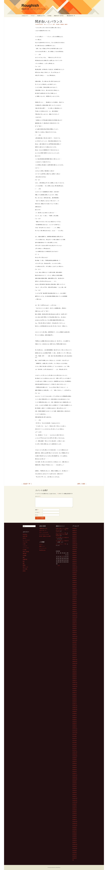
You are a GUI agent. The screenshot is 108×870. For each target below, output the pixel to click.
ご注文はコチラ (25, 15)
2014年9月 (74, 804)
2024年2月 (74, 586)
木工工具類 (25, 568)
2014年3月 (74, 815)
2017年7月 (74, 738)
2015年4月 (74, 790)
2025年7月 (74, 553)
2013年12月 (74, 821)
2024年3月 (74, 584)
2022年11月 (74, 615)
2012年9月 (74, 850)
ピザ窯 (24, 543)
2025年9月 (74, 549)
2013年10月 (74, 825)
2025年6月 (74, 555)
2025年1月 (74, 565)
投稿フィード (42, 546)
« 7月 (58, 565)
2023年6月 (74, 601)
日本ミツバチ (25, 567)
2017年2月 (74, 748)
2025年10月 (74, 547)
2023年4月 (74, 605)
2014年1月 (74, 819)
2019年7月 (74, 692)
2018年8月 (74, 713)
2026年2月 (74, 540)
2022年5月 (74, 626)
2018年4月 (74, 721)
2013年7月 (74, 831)
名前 (36, 509)
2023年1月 (74, 611)
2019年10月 (74, 686)
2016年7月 (74, 761)
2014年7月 (74, 807)
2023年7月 (74, 599)
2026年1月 (74, 541)
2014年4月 (74, 813)
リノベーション (26, 547)
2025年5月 (74, 557)
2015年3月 (74, 792)
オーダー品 (25, 542)
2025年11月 (74, 545)
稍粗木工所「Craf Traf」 (59, 15)
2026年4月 (74, 536)
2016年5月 (74, 765)
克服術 (58, 24)
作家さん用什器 (26, 551)
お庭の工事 (25, 536)
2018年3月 (74, 723)
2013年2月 (74, 840)
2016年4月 (74, 767)
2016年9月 (74, 757)
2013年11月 (74, 823)
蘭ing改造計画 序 (71, 15)
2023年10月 (74, 593)
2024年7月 (74, 576)
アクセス (33, 15)
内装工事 (24, 553)
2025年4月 (74, 559)
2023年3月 (74, 607)
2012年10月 (74, 848)
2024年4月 (74, 582)
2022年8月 (74, 620)
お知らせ (24, 538)
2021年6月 (74, 647)
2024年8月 (74, 574)
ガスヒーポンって (42, 530)
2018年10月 (74, 709)
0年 (73, 859)
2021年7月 (74, 646)
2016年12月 (74, 752)
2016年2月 (74, 771)
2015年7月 (74, 784)
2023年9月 (74, 595)
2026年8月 (74, 528)
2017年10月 (74, 732)
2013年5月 (74, 834)
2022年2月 (74, 632)
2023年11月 (74, 592)
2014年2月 (74, 817)
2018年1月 (74, 726)
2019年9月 (74, 688)
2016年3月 (74, 769)
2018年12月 (74, 705)
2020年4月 (74, 674)
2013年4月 (74, 836)
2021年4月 (74, 651)
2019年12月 (74, 682)
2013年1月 (74, 842)
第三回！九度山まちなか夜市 (45, 536)
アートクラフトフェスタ (44, 534)
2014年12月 (74, 798)
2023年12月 (74, 590)
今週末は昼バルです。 (43, 528)
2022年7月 (74, 622)
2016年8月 (74, 759)
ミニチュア (25, 545)
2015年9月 (74, 780)
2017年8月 (74, 736)
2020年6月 (74, 671)
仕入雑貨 (24, 549)
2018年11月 (74, 707)
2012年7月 (74, 854)
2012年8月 (74, 852)
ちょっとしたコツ (48, 24)
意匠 (23, 563)
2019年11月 (74, 684)
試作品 (24, 570)
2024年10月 (74, 570)
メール (37, 512)
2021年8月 (74, 644)
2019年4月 (74, 698)
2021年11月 (74, 638)
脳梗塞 (66, 24)
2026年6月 (74, 532)
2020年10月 (74, 663)
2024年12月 (74, 567)
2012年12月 (74, 844)
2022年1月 (74, 634)
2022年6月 (74, 624)
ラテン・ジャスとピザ (43, 532)
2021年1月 (74, 657)
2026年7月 (74, 530)
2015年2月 (74, 794)
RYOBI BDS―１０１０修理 (61, 528)
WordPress (25, 534)
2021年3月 (74, 653)
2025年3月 (74, 561)
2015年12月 (74, 775)
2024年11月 (74, 568)
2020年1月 (74, 680)
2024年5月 (74, 580)
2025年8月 (74, 551)
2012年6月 (74, 856)
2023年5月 (74, 603)
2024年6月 (74, 578)
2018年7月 (74, 715)
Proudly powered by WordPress (54, 867)
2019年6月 (74, 694)
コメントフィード (42, 548)
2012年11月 (74, 846)
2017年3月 (74, 746)
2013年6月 (74, 833)
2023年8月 (74, 597)
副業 (23, 557)
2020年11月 (74, 661)
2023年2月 (74, 609)
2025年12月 (74, 543)
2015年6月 (74, 786)
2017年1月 (74, 750)
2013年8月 (74, 829)
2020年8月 (74, 667)
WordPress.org (42, 550)
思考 (54, 24)
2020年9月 (74, 665)
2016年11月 (74, 753)
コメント (37, 496)
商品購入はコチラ (41, 15)
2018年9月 (74, 711)
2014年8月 (74, 806)
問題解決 (62, 24)
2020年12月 (74, 659)
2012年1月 (74, 858)
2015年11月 (74, 777)
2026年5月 (74, 534)
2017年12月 (74, 728)
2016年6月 (74, 763)
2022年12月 (74, 613)
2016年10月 (74, 755)
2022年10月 (74, 617)
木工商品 (49, 15)
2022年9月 (74, 619)
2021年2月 (74, 655)
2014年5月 (74, 811)
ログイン (41, 544)
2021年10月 (74, 640)
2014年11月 (74, 800)
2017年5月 (74, 742)
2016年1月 (74, 773)
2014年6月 (74, 809)
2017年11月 (74, 730)
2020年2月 (74, 678)
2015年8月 (74, 782)
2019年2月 (74, 701)
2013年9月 (74, 827)
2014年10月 (74, 802)
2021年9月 (74, 642)
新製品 (24, 565)
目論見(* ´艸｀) (27, 483)
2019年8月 (74, 690)
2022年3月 (74, 630)
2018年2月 (74, 725)
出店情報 (24, 555)
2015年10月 (74, 779)
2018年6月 (74, 717)
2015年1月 (74, 796)
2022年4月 (74, 628)
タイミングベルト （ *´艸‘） (61, 532)
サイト (36, 515)
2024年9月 (74, 572)
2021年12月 (74, 636)
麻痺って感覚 (81, 483)
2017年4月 (74, 744)
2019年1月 (74, 703)
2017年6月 (74, 740)
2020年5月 (74, 673)
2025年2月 (74, 563)
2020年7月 (74, 669)
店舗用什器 (25, 559)
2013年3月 (74, 838)
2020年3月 (74, 676)
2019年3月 (74, 700)
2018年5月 (74, 719)
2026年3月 (74, 538)
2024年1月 (74, 588)
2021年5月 (74, 649)
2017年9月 (74, 734)
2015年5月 (74, 788)
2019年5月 (74, 696)
